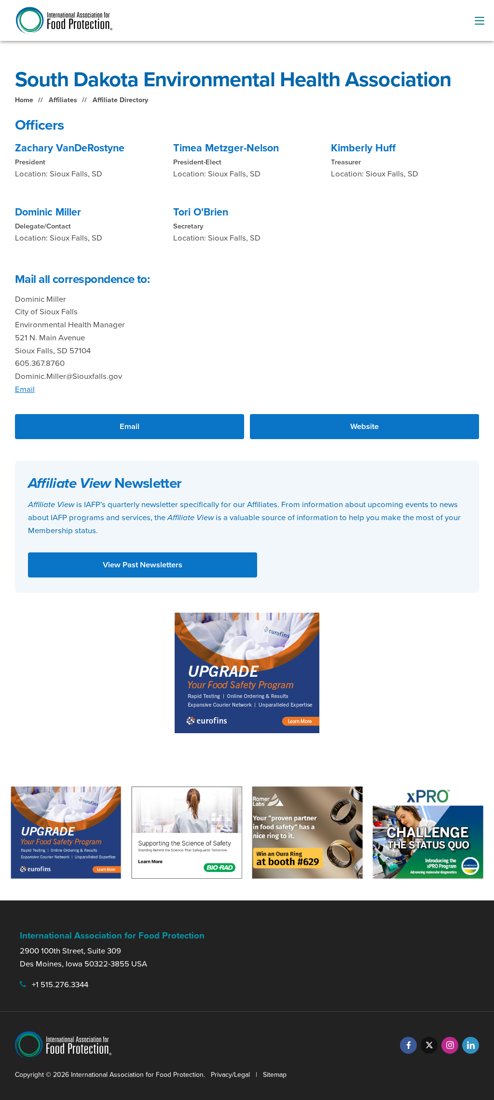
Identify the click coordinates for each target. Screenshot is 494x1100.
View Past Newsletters (142, 565)
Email (25, 389)
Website (364, 426)
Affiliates (63, 100)
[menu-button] (479, 20)
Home (24, 100)
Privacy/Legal (230, 1075)
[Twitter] (429, 1045)
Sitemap (275, 1075)
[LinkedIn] (470, 1045)
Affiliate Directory (120, 100)
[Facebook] (408, 1045)
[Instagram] (449, 1045)
